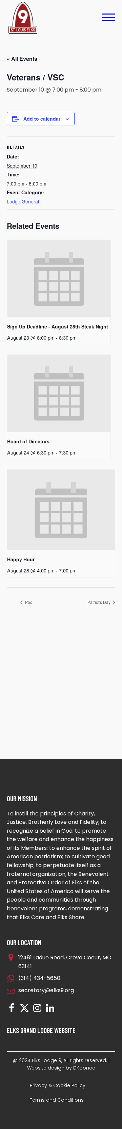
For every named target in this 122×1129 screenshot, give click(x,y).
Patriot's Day (99, 602)
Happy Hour (21, 559)
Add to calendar (41, 118)
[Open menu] (108, 18)
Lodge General (23, 201)
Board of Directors (28, 441)
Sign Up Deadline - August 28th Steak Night (57, 326)
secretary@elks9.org (46, 990)
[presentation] (58, 278)
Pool (29, 602)
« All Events (22, 59)
